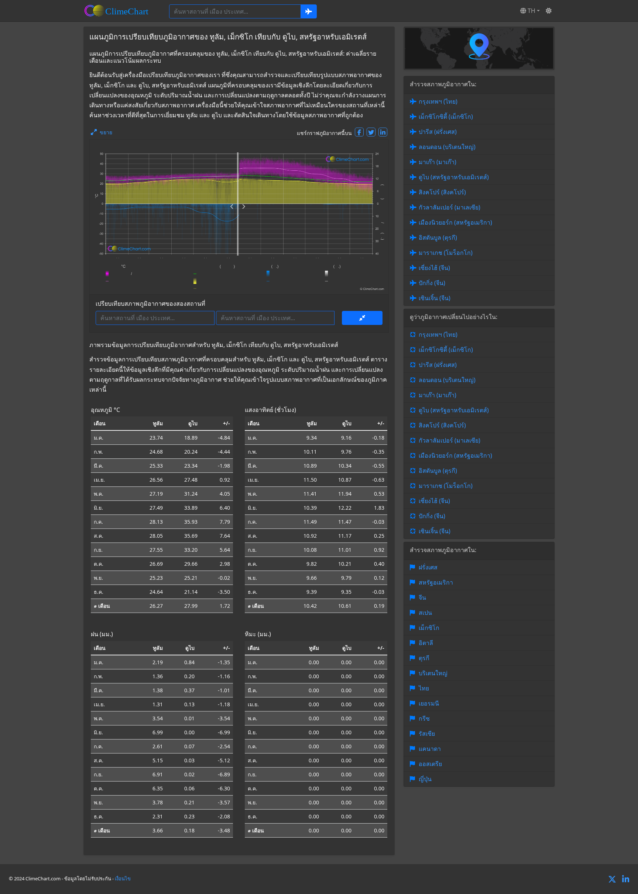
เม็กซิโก (429, 628)
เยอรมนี (429, 703)
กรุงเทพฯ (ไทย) (438, 101)
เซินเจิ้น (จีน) (434, 298)
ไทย (424, 688)
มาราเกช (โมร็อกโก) (446, 253)
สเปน (425, 613)
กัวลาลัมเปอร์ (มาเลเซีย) (449, 207)
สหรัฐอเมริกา (436, 582)
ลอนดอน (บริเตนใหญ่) (447, 147)
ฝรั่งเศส (428, 567)
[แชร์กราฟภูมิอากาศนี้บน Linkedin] (382, 132)
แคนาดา (430, 749)
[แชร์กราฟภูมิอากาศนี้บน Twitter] (371, 132)
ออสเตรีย (430, 764)
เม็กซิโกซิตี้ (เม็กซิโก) (446, 116)
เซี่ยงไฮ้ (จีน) (434, 268)
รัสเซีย (427, 734)
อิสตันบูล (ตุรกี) (438, 237)
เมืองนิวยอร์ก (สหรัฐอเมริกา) (455, 222)
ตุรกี (424, 658)
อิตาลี (426, 643)
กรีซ (424, 718)
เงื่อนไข (123, 878)
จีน (422, 597)
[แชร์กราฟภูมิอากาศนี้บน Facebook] (359, 132)
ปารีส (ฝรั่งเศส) (438, 132)
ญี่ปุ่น (425, 779)
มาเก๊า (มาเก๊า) (437, 162)
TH (530, 11)
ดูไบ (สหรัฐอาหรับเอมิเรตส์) (454, 177)
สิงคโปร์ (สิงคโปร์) (442, 192)
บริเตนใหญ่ (433, 673)
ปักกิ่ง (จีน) (432, 283)
